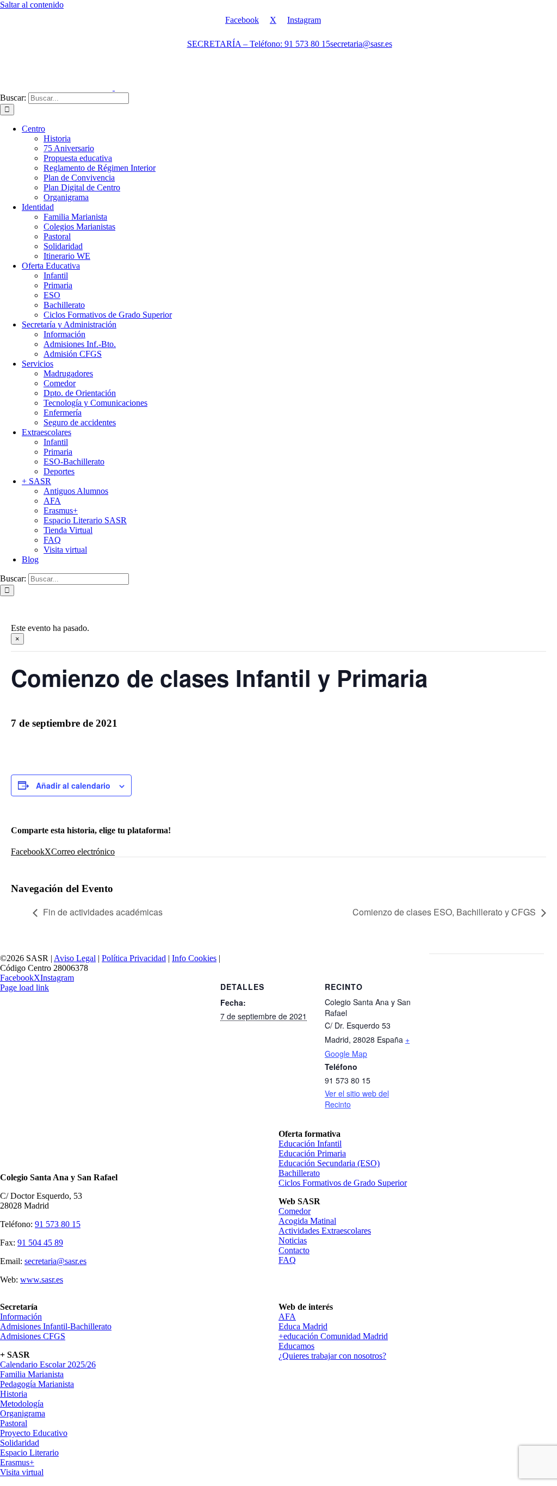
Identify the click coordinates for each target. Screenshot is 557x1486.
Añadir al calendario (73, 785)
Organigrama (22, 1413)
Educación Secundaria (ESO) (329, 1163)
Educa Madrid (302, 1326)
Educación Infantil (310, 1143)
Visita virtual (22, 1472)
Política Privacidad (134, 958)
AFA (287, 1316)
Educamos (296, 1346)
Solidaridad (19, 1442)
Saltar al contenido (32, 4)
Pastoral (13, 1423)
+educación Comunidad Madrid (333, 1336)
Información (21, 1316)
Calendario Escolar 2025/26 (48, 1364)
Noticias (292, 1240)
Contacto (294, 1250)
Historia (13, 1393)
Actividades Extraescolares (324, 1230)
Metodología (22, 1403)
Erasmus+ (17, 1462)
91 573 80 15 (58, 1224)
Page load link (24, 987)
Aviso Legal (75, 958)
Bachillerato (299, 1173)
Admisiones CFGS (32, 1336)
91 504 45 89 (40, 1242)
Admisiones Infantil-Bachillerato (56, 1326)
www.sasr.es (41, 1279)
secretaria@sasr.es (55, 1261)
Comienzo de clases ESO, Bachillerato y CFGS (444, 912)
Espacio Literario (29, 1452)
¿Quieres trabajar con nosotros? (332, 1355)
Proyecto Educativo (33, 1433)
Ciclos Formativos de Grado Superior (342, 1182)
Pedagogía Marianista (37, 1384)
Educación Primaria (312, 1153)
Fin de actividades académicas (103, 912)
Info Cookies (194, 958)
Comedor (294, 1211)
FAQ (287, 1260)
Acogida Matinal (307, 1220)
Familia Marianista (32, 1374)
